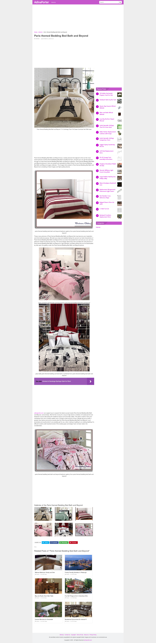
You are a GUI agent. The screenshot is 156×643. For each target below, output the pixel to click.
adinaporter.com (39, 413)
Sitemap (62, 634)
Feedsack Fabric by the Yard (108, 100)
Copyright (73, 634)
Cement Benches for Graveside (44, 619)
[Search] (120, 2)
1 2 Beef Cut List (104, 209)
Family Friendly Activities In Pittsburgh (76, 572)
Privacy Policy (93, 634)
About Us (86, 634)
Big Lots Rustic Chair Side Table (44, 596)
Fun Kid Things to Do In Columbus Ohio (76, 596)
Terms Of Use (80, 634)
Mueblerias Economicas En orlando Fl (76, 619)
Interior (53, 2)
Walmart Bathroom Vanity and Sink (45, 572)
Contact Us (67, 634)
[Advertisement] (78, 18)
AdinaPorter (41, 2)
